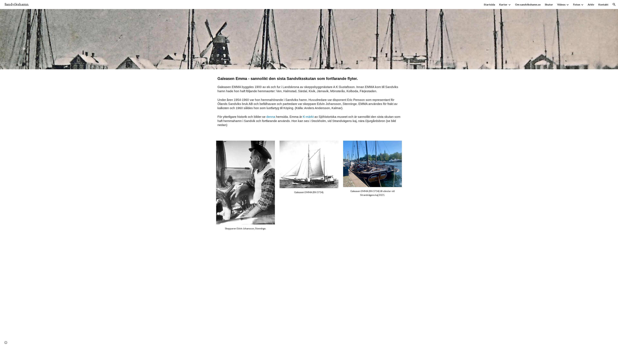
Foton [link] (576, 4)
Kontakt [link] (603, 4)
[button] (614, 4)
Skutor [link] (549, 4)
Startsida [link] (489, 4)
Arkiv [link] (591, 4)
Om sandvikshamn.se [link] (528, 4)
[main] (309, 103)
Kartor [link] (503, 4)
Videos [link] (561, 4)
